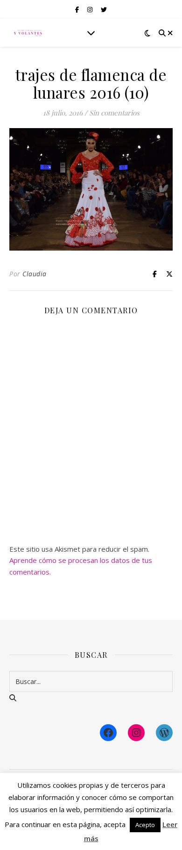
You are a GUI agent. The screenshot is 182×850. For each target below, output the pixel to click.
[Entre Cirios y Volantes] (28, 33)
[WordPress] (164, 732)
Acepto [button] (145, 825)
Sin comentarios (114, 112)
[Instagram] (136, 732)
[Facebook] (108, 732)
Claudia (34, 273)
